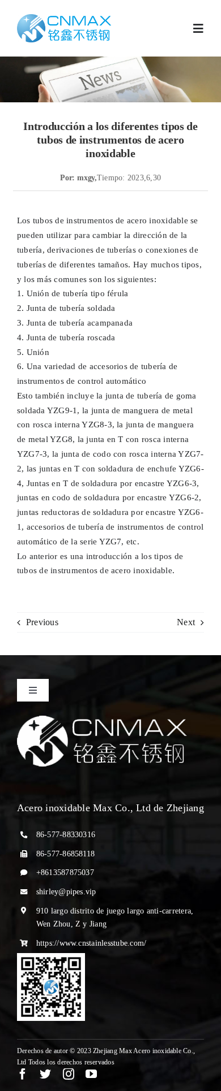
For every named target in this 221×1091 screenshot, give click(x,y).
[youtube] (91, 1074)
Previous (42, 622)
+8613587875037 (65, 872)
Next (186, 622)
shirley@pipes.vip (66, 891)
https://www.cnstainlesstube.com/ (91, 943)
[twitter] (45, 1074)
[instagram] (68, 1074)
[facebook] (22, 1074)
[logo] (64, 18)
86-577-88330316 (66, 834)
